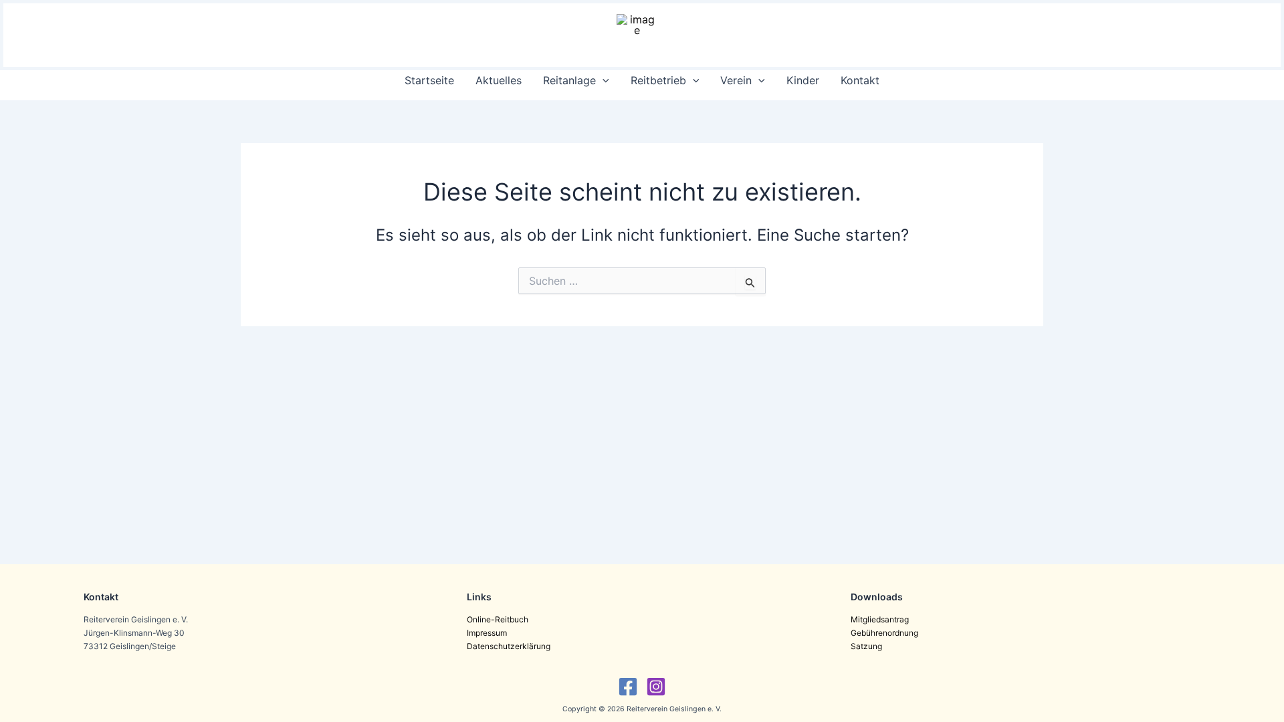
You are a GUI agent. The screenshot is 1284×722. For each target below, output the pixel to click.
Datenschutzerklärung (508, 646)
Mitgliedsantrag (880, 619)
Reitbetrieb (658, 80)
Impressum (487, 633)
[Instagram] (656, 687)
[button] (602, 80)
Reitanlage (569, 80)
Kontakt (860, 80)
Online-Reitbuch (497, 619)
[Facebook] (628, 687)
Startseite (429, 80)
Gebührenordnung (884, 633)
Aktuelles (498, 80)
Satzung (866, 646)
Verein (736, 80)
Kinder (802, 80)
